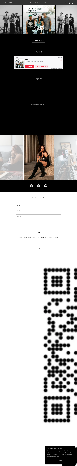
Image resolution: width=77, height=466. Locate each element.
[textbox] (38, 205)
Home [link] (30, 2)
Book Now (38, 40)
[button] (46, 3)
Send (38, 232)
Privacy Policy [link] (43, 237)
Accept (60, 460)
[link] (9, 2)
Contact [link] (38, 2)
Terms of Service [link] (52, 237)
